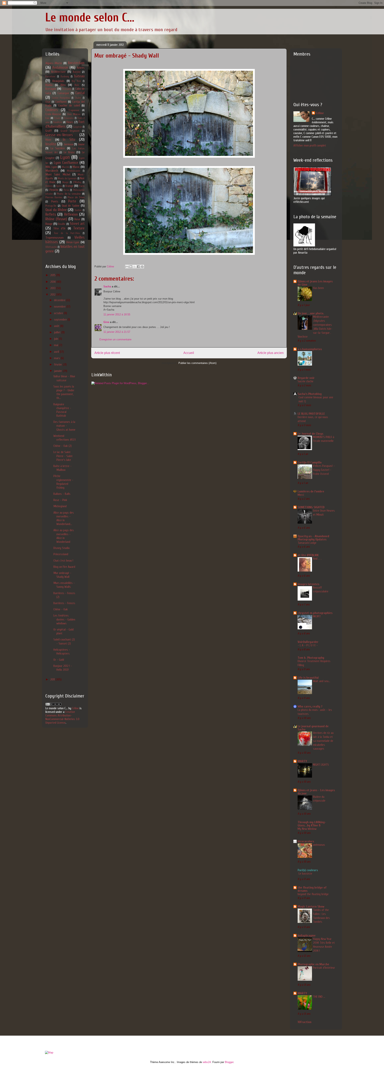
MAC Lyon (51, 167)
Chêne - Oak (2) (62, 446)
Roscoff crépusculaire (320, 589)
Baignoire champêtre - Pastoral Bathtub (62, 410)
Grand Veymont (70, 131)
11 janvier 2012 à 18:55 (116, 314)
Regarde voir (306, 378)
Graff (48, 131)
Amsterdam (76, 63)
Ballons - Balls (61, 494)
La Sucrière (58, 148)
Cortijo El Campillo (310, 462)
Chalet (78, 98)
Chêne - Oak (60, 609)
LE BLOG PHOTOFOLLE (311, 413)
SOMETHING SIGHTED (311, 507)
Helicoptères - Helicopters (61, 651)
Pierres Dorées (53, 197)
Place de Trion (76, 197)
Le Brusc (69, 152)
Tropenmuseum (54, 237)
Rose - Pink (60, 500)
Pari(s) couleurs (308, 870)
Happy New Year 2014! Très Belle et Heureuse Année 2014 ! (324, 944)
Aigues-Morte (53, 63)
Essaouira (69, 118)
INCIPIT (317, 616)
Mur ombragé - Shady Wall (62, 575)
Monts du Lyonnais (67, 178)
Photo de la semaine (69, 193)
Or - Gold (58, 660)
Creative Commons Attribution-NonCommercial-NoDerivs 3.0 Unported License (62, 717)
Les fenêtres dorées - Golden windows (64, 619)
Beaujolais (58, 81)
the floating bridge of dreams (312, 889)
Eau (47, 118)
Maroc (76, 167)
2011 (53, 679)
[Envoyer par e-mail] (127, 267)
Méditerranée (73, 170)
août (57, 326)
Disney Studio (61, 548)
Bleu (63, 85)
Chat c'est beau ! (63, 560)
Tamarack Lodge (307, 543)
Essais (57, 118)
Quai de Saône (71, 205)
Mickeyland (60, 506)
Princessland (60, 554)
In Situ (69, 139)
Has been (318, 288)
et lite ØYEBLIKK (308, 555)
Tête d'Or (59, 228)
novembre (60, 306)
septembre (61, 319)
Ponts (54, 201)
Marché (65, 167)
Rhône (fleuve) (56, 219)
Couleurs (51, 110)
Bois (77, 85)
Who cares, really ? (310, 706)
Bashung (65, 76)
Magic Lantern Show (311, 906)
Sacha (107, 286)
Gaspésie (77, 127)
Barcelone (50, 76)
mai (56, 345)
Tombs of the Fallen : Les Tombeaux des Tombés (321, 916)
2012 (53, 294)
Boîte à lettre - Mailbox (62, 468)
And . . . (317, 558)
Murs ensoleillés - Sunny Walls (64, 585)
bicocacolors (306, 841)
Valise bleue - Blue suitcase (64, 378)
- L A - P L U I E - (308, 645)
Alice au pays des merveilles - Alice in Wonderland (63, 536)
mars (57, 358)
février (58, 364)
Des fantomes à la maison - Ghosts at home (64, 425)
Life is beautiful (308, 677)
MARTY (302, 761)
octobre (59, 313)
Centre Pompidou (61, 98)
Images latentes (308, 584)
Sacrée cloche (305, 381)
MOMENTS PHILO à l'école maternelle (323, 439)
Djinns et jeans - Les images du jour (316, 791)
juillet (57, 332)
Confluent (61, 102)
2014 (53, 282)
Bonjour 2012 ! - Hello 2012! (62, 667)
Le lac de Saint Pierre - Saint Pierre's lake (63, 455)
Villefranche (51, 247)
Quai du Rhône (56, 210)
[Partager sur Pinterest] (142, 267)
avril (57, 352)
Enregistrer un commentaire (115, 339)
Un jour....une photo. (311, 313)
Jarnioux (68, 144)
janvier (58, 371)
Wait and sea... (321, 681)
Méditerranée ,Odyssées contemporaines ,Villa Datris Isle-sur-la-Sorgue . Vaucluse (315, 326)
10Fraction (304, 1022)
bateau (79, 76)
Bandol (76, 72)
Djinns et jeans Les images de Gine (315, 283)
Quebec (78, 210)
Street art (77, 223)
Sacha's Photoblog (310, 394)
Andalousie (60, 67)
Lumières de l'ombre (311, 491)
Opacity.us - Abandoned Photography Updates (313, 537)
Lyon (65, 157)
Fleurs (69, 122)
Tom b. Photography (311, 658)
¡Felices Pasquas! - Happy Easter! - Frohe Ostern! (324, 470)
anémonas (319, 845)
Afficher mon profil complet (309, 145)
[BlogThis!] (131, 267)
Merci (301, 495)
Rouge (49, 224)
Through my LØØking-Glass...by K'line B (312, 823)
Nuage (65, 182)
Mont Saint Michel (57, 174)
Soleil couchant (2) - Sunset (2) (64, 641)
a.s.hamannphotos (310, 349)
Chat (47, 102)
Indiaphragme (307, 935)
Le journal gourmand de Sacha (313, 727)
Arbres (81, 68)
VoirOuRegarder (308, 642)
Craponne (74, 110)
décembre (60, 300)
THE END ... (319, 996)
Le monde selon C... (89, 18)
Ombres (49, 186)
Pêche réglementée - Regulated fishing (63, 481)
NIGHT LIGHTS (321, 764)
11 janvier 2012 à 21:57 (116, 331)
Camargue (63, 93)
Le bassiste (305, 873)
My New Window (307, 829)
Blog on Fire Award (64, 567)
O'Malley (77, 182)
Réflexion (71, 214)
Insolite (50, 144)
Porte (72, 201)
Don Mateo (73, 114)
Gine (106, 322)
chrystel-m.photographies (315, 613)
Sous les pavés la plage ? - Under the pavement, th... (63, 392)
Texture (79, 228)
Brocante (66, 89)
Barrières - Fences (64, 603)
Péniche (53, 190)
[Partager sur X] (135, 267)
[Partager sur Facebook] (138, 267)
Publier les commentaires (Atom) (197, 363)
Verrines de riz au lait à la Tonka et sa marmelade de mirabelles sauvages (323, 740)
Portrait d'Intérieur (324, 967)
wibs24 (207, 1062)
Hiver (48, 139)
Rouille (61, 224)
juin (56, 339)
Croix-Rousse (53, 114)
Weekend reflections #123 (64, 437)
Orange (69, 186)
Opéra (59, 186)
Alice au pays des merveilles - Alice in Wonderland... (63, 518)
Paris (82, 186)
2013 (53, 288)
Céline (75, 708)
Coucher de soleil (69, 105)
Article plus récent (107, 353)
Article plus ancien (270, 353)
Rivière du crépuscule (319, 799)
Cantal (80, 93)
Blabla (48, 85)
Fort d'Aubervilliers (65, 124)
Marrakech (51, 170)
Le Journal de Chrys (310, 433)
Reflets (50, 214)
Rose (77, 219)
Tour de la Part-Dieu (67, 233)
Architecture (58, 72)
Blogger (229, 1062)
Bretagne (50, 89)
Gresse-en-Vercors (59, 135)
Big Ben (76, 81)
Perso (66, 190)
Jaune (81, 144)
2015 (53, 275)
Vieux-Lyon (72, 242)
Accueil (188, 353)
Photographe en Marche (313, 964)
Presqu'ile (50, 205)
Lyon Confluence (66, 162)
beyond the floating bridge (313, 894)
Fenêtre (57, 122)
